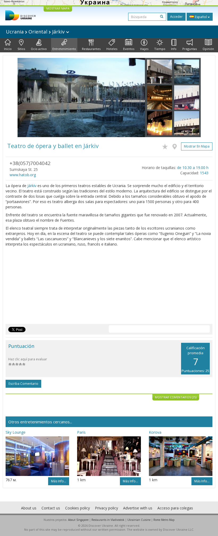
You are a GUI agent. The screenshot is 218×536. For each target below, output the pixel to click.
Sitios (21, 49)
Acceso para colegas (175, 507)
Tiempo (159, 49)
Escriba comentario (23, 383)
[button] (27, 97)
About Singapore (78, 520)
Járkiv (31, 185)
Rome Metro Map (163, 520)
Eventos (128, 49)
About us (28, 507)
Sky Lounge (16, 432)
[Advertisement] (109, 287)
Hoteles (111, 49)
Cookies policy (77, 507)
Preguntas (189, 49)
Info (174, 49)
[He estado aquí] (175, 146)
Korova (155, 432)
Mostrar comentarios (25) (175, 397)
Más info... (58, 481)
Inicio (8, 49)
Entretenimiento (64, 49)
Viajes (144, 49)
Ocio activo (39, 49)
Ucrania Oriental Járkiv (36, 31)
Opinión (208, 49)
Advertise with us (137, 507)
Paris (81, 432)
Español (201, 17)
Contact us (50, 507)
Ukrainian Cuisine (138, 520)
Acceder (176, 16)
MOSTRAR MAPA (57, 8)
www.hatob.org (23, 174)
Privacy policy (106, 507)
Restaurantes (91, 49)
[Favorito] (166, 146)
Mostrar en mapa (196, 146)
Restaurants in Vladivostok (107, 520)
